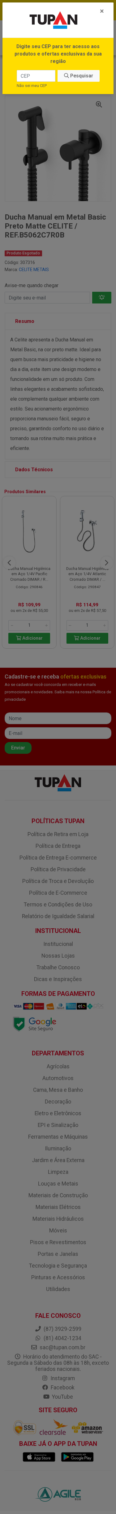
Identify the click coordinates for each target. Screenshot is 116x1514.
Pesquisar (81, 76)
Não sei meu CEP (32, 85)
